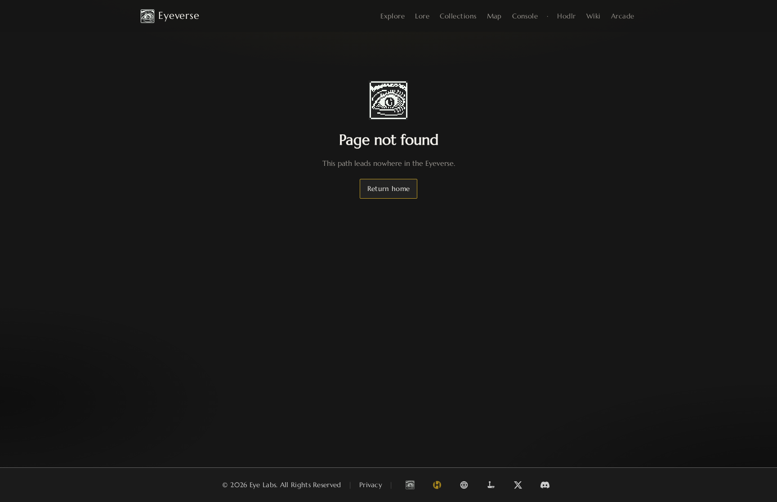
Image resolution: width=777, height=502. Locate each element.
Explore (392, 16)
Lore (422, 16)
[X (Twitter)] (518, 485)
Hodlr (566, 16)
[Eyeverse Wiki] (464, 485)
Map (494, 16)
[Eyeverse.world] (410, 485)
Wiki (593, 16)
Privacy (370, 484)
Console (525, 16)
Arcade (622, 16)
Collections (458, 16)
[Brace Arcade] (491, 485)
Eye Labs (263, 484)
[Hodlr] (437, 485)
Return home (388, 188)
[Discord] (545, 485)
